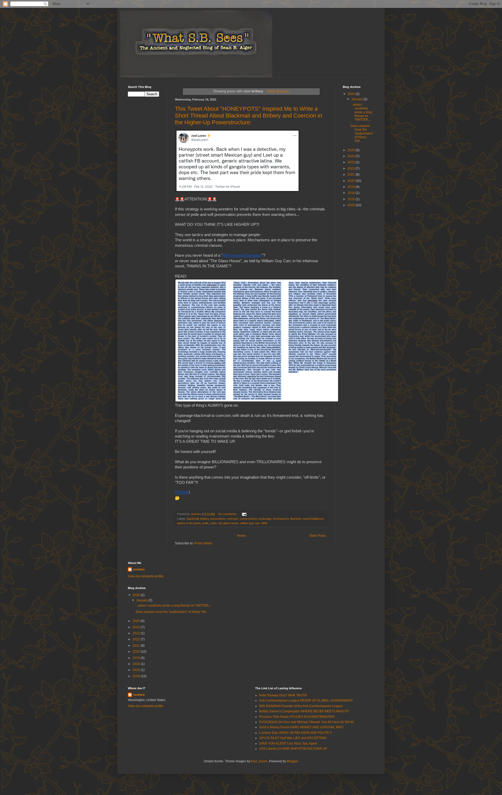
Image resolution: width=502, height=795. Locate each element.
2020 (351, 181)
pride (205, 523)
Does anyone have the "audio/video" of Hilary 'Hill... (362, 133)
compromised (248, 518)
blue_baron (259, 761)
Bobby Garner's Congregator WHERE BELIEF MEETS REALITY (304, 711)
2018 (351, 193)
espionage (264, 518)
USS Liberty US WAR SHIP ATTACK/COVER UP (293, 749)
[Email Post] (244, 514)
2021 (351, 174)
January (357, 99)
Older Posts (317, 536)
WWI (264, 523)
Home (241, 536)
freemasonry (281, 518)
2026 (351, 94)
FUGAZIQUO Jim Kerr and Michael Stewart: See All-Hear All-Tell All (306, 722)
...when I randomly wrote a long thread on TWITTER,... (361, 112)
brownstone (217, 518)
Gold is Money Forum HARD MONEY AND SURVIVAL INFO (301, 727)
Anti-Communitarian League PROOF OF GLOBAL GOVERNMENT (306, 700)
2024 (351, 156)
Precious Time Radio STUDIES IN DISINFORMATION (297, 717)
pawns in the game (189, 523)
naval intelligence (313, 518)
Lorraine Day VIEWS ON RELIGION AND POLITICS (295, 733)
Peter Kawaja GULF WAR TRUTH (283, 695)
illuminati (295, 518)
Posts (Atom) (203, 543)
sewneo (139, 569)
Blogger (292, 761)
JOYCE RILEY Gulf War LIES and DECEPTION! (292, 738)
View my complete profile (145, 576)
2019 (351, 187)
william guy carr (250, 523)
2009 (351, 205)
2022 (351, 168)
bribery (204, 518)
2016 (351, 199)
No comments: (228, 514)
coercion (232, 518)
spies (213, 523)
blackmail (193, 518)
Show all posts (278, 91)
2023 (351, 162)
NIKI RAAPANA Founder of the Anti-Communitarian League (301, 706)
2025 (351, 150)
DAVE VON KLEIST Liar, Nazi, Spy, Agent (288, 743)
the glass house (229, 523)
